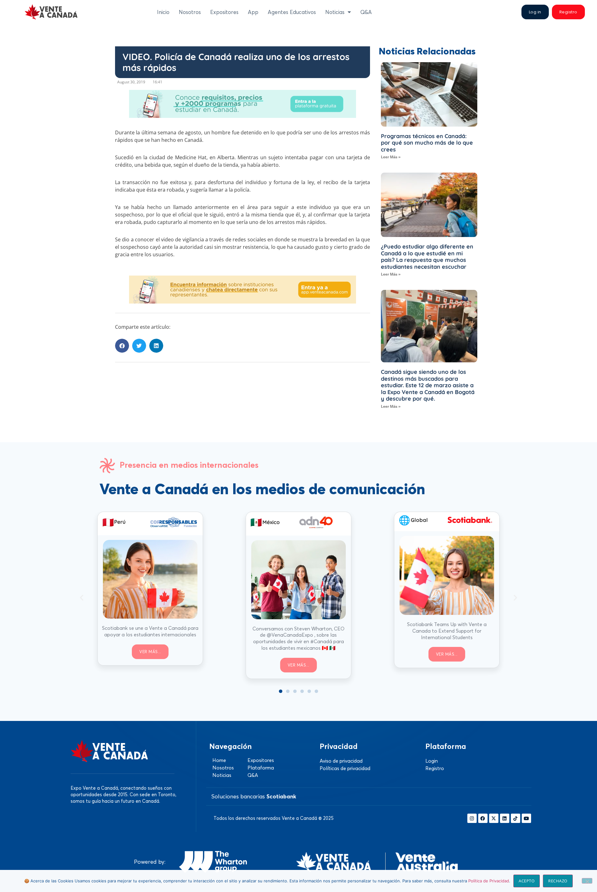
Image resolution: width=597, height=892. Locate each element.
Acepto (527, 881)
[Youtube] (526, 818)
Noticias (335, 12)
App (253, 12)
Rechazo (557, 881)
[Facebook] (483, 818)
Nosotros (190, 12)
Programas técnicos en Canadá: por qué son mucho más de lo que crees (427, 142)
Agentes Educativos (292, 12)
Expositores (224, 12)
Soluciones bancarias (253, 796)
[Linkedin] (504, 818)
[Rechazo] (587, 881)
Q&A (366, 12)
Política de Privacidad (488, 880)
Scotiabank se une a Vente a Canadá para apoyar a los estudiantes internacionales (150, 631)
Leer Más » (390, 157)
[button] (122, 346)
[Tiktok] (515, 818)
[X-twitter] (493, 818)
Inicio (163, 12)
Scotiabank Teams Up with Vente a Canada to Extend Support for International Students (447, 630)
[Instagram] (472, 818)
